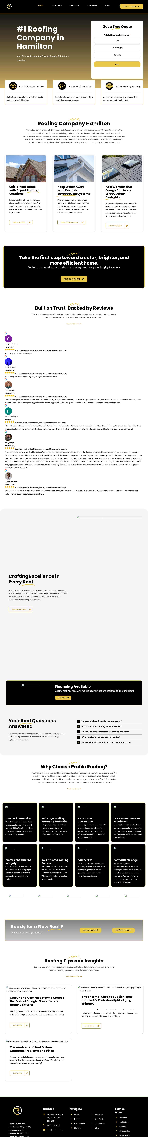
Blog (97, 1128)
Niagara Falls (124, 1135)
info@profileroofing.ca (56, 1130)
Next (117, 64)
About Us (99, 1114)
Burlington (123, 1122)
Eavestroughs (117, 48)
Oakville (122, 1126)
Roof (117, 40)
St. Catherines (125, 1131)
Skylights (117, 55)
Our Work (99, 1119)
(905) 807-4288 (53, 1125)
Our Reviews (100, 1123)
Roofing (77, 1119)
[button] (109, 721)
